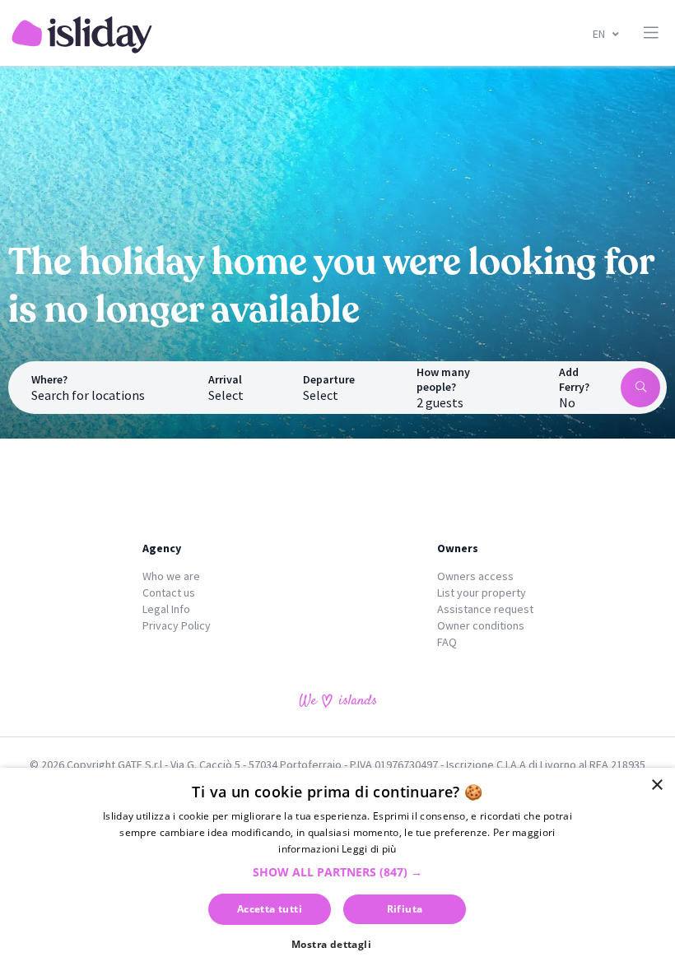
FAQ (447, 641)
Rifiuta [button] (405, 909)
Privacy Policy (176, 625)
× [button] (656, 785)
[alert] (337, 869)
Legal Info (166, 609)
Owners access (475, 576)
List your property (481, 592)
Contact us (168, 592)
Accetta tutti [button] (269, 909)
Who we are (171, 576)
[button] (337, 872)
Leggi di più (369, 849)
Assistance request (485, 609)
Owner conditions (480, 625)
